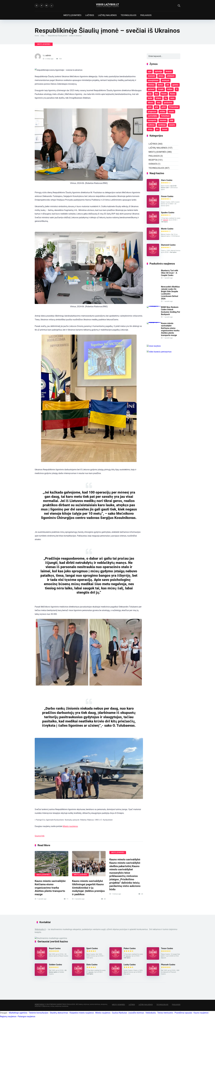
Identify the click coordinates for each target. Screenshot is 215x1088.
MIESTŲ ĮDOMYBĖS (72, 15)
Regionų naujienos (8, 1016)
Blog (42, 36)
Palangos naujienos (26, 1016)
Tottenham (165, 116)
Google (161, 89)
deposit (165, 220)
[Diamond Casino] (153, 255)
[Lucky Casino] (115, 975)
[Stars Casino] (153, 191)
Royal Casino (55, 948)
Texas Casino (167, 948)
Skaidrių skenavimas (59, 1013)
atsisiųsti (165, 80)
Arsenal (169, 71)
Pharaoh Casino (168, 964)
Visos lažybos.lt (107, 4)
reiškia (162, 112)
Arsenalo (151, 76)
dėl (167, 85)
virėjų (150, 129)
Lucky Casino (130, 964)
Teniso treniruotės (165, 1013)
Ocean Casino (167, 196)
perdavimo (168, 103)
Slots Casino (91, 964)
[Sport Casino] (78, 959)
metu (172, 98)
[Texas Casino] (153, 959)
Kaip (150, 94)
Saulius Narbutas (119, 1013)
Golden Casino (55, 964)
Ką (166, 98)
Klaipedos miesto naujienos (82, 1013)
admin (48, 55)
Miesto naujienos (70, 826)
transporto (152, 120)
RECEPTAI (153, 160)
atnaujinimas (153, 80)
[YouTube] (46, 5)
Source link (39, 836)
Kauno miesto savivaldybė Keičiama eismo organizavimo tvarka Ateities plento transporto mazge (50, 887)
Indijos (169, 89)
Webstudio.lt (40, 929)
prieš (164, 107)
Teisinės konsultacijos (38, 1013)
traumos (163, 120)
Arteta (161, 76)
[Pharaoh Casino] (153, 975)
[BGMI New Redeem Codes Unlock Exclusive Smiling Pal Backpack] (154, 306)
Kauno (172, 94)
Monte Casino (167, 229)
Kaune (164, 94)
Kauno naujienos (201, 1013)
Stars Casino (166, 180)
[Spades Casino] (153, 223)
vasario (172, 125)
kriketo (158, 98)
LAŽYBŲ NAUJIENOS (107, 15)
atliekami (170, 76)
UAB (171, 120)
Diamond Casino (168, 245)
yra (157, 129)
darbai (160, 85)
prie (156, 107)
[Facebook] (36, 5)
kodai (150, 98)
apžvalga (158, 71)
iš (176, 89)
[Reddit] (51, 5)
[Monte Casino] (153, 239)
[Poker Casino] (115, 959)
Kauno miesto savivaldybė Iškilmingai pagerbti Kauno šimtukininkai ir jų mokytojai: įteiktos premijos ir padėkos (88, 887)
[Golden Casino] (41, 975)
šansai (164, 129)
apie (149, 71)
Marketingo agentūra (18, 1013)
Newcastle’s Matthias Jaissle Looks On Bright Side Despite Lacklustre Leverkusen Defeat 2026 (170, 293)
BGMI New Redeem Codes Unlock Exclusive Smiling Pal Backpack (170, 311)
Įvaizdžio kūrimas (136, 1013)
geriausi (151, 89)
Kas (156, 94)
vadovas (151, 125)
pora (150, 107)
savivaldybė (152, 116)
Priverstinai (173, 107)
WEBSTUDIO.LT (40, 1004)
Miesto (150, 103)
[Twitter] (41, 5)
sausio (171, 112)
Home (37, 36)
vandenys (162, 125)
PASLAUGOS (146, 15)
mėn (158, 103)
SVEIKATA (153, 164)
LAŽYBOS (89, 15)
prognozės (152, 112)
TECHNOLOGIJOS (128, 15)
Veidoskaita (150, 1013)
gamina (175, 85)
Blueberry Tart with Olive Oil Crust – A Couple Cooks (169, 272)
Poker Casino (130, 948)
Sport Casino (92, 948)
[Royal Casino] (41, 959)
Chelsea (151, 85)
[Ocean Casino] (153, 207)
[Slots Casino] (78, 975)
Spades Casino (167, 212)
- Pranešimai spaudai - (184, 1013)
